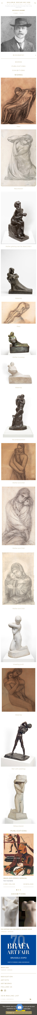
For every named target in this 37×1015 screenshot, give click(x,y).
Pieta (18, 126)
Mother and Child (18, 483)
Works (18, 62)
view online (9, 884)
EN (14, 46)
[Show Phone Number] (27, 1012)
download (28, 884)
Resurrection (18, 188)
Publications (19, 66)
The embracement (18, 440)
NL (22, 46)
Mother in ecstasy (18, 357)
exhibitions (18, 70)
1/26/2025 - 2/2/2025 (6, 970)
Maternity (18, 298)
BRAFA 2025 (5, 967)
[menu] (2, 3)
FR (18, 46)
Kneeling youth (18, 664)
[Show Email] (24, 1012)
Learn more (26, 1008)
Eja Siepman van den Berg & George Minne (16, 929)
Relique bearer (18, 826)
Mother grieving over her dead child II (18, 246)
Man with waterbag (18, 769)
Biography (18, 55)
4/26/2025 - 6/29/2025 (7, 931)
